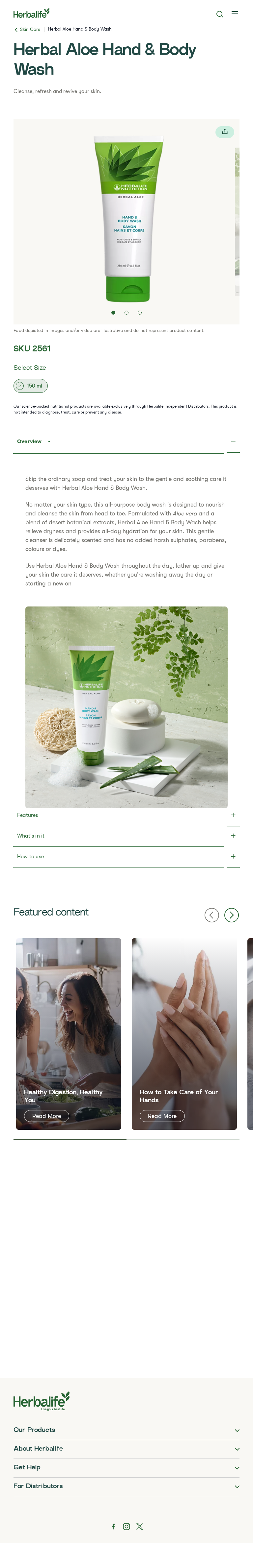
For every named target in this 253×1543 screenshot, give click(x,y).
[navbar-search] (220, 14)
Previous (212, 915)
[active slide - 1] (113, 313)
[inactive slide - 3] (140, 313)
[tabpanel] (69, 1034)
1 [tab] (70, 1139)
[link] (235, 13)
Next (231, 915)
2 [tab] (182, 1139)
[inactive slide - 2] (126, 313)
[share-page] (224, 132)
